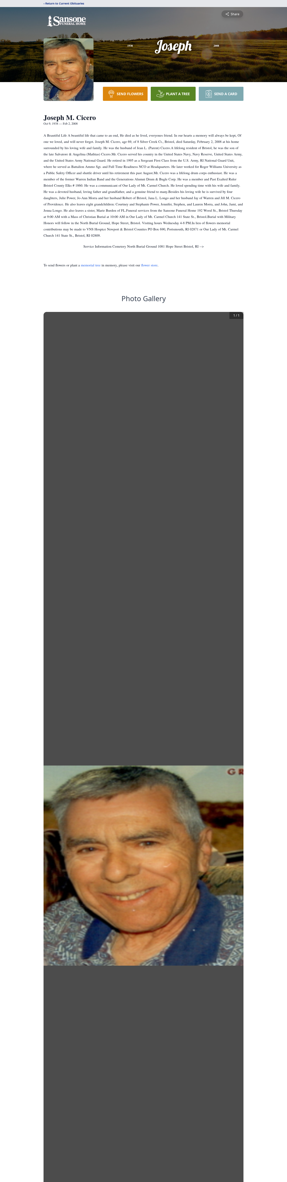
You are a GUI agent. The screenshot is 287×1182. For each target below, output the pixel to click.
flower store (149, 265)
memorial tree (91, 265)
